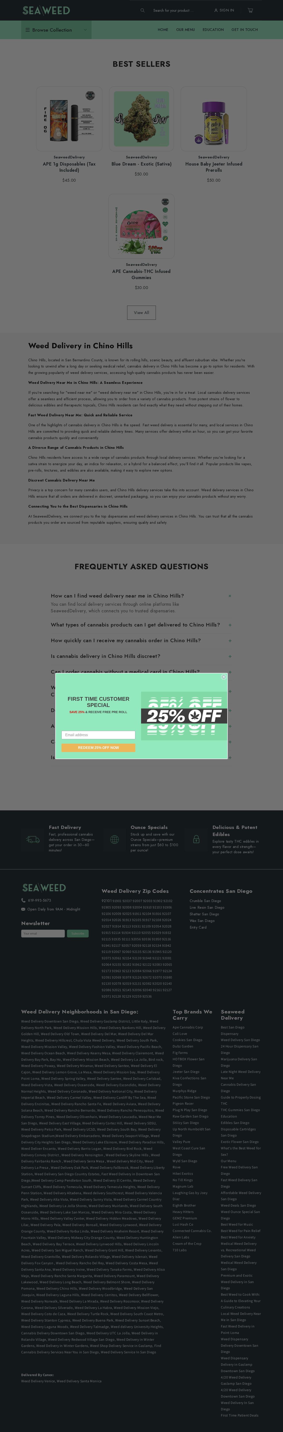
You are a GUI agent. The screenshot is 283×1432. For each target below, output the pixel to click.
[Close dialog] (224, 677)
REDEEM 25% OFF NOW (98, 748)
